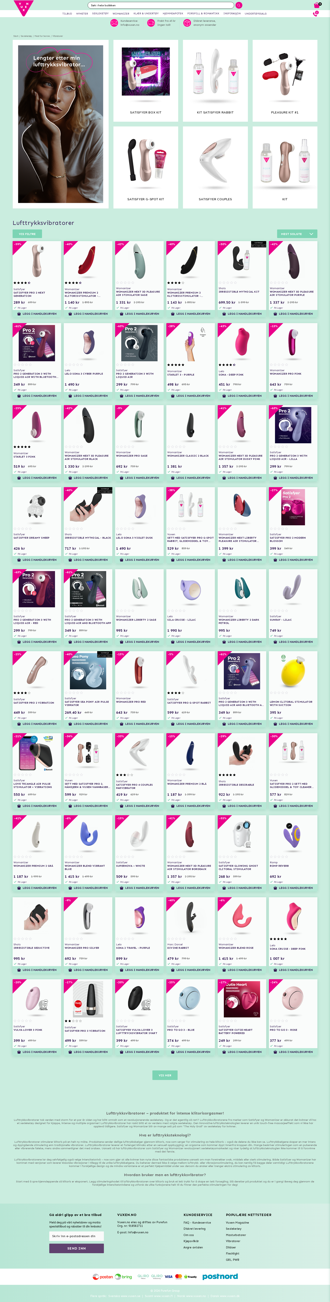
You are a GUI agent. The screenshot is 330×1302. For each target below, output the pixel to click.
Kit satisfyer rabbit (215, 112)
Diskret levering (194, 1228)
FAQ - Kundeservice (197, 1222)
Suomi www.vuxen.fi (159, 1296)
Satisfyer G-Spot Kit (145, 199)
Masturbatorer (236, 1235)
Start (16, 36)
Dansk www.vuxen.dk (225, 1296)
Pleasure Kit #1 (285, 112)
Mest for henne (42, 36)
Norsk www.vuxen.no (191, 1296)
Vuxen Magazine (237, 1222)
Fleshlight (232, 1253)
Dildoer (231, 1247)
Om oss (189, 1235)
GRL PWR (232, 1260)
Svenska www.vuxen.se (124, 1296)
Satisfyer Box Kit (146, 112)
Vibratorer (58, 36)
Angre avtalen (193, 1247)
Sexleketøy (26, 36)
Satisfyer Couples (215, 199)
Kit (284, 199)
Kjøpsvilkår (191, 1241)
